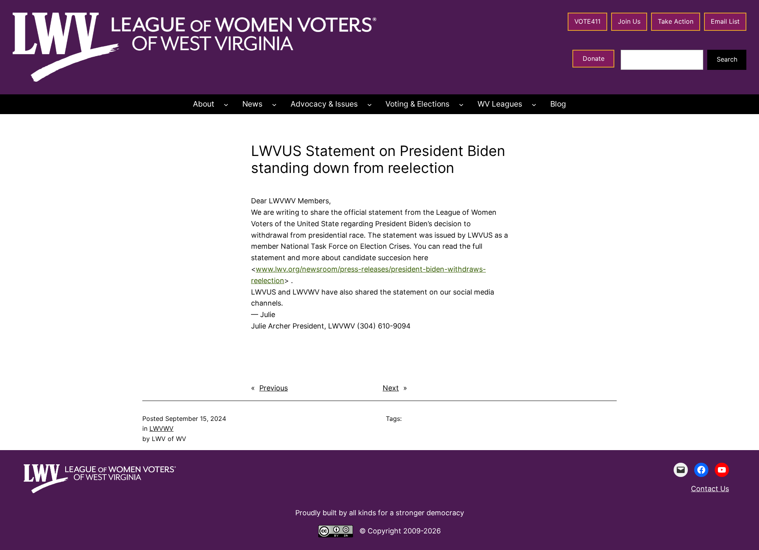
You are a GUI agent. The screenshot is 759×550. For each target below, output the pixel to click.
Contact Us (710, 488)
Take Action (675, 21)
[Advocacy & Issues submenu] (369, 104)
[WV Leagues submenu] (534, 104)
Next (391, 388)
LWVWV (161, 428)
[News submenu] (274, 104)
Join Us (629, 21)
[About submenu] (226, 104)
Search (727, 59)
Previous (273, 388)
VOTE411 (587, 21)
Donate (593, 58)
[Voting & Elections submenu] (461, 104)
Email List (725, 21)
